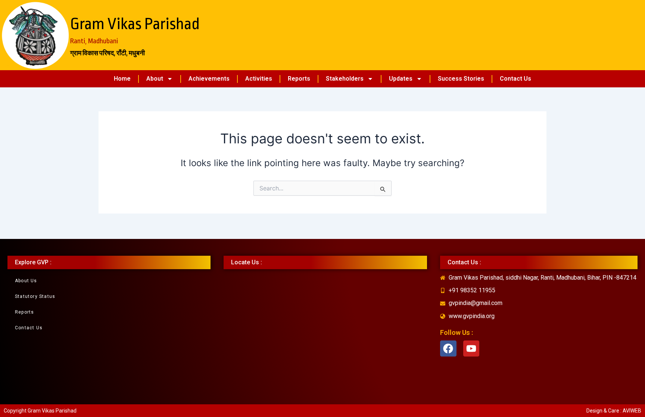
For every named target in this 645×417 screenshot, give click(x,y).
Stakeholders (345, 78)
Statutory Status (35, 296)
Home (122, 78)
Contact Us (515, 78)
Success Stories (461, 78)
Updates (400, 78)
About (154, 78)
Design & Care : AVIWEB (613, 411)
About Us (26, 280)
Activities (258, 78)
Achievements (209, 78)
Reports (299, 78)
